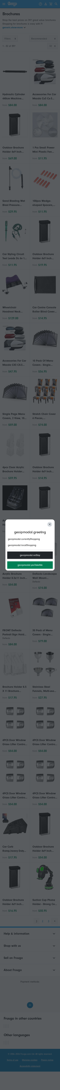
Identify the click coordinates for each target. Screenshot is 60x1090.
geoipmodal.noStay (30, 555)
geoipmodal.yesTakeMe (30, 565)
